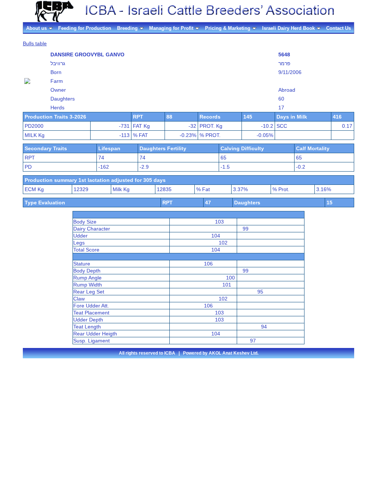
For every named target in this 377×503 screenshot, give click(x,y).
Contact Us (338, 28)
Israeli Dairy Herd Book (288, 28)
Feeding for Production (84, 28)
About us (36, 28)
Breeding (127, 28)
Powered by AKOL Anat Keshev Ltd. (220, 353)
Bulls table (35, 43)
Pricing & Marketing (227, 28)
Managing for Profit (171, 28)
